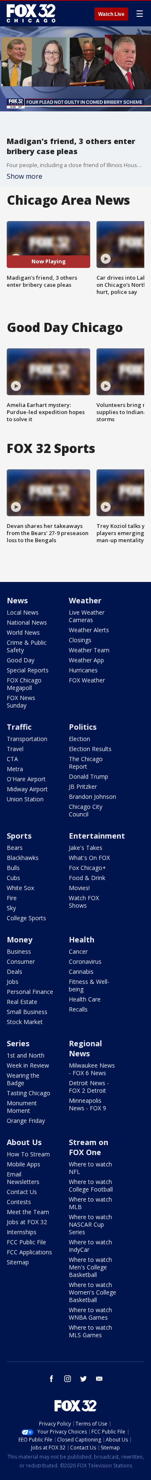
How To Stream (28, 1154)
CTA (12, 759)
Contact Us (22, 1192)
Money (19, 939)
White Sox (20, 888)
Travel (15, 749)
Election (79, 739)
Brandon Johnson (92, 796)
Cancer (78, 951)
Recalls (78, 1009)
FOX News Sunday (21, 701)
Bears (15, 848)
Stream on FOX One (88, 1147)
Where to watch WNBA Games (90, 1313)
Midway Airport (27, 789)
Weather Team (89, 650)
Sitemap (18, 1262)
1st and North (25, 1055)
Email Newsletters (23, 1178)
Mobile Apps (23, 1164)
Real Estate (22, 1002)
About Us (24, 1142)
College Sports (26, 918)
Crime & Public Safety (27, 646)
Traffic (19, 727)
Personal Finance (30, 992)
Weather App (86, 660)
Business (19, 951)
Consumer (21, 961)
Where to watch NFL (90, 1168)
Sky (11, 908)
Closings (80, 640)
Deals (14, 972)
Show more (24, 176)
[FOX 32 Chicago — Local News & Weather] (31, 13)
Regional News (85, 1048)
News (17, 600)
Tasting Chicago (28, 1093)
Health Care (85, 999)
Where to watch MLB (90, 1203)
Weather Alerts (89, 630)
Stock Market (25, 1022)
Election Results (90, 749)
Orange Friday (26, 1121)
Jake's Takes (85, 848)
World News (23, 632)
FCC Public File (26, 1242)
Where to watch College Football (91, 1185)
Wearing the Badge (23, 1079)
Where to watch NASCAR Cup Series (90, 1224)
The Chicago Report (86, 762)
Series (18, 1043)
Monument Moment (22, 1107)
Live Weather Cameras (86, 616)
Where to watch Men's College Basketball (90, 1267)
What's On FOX (89, 858)
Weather (85, 600)
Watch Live (111, 14)
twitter (83, 1378)
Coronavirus (85, 961)
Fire (12, 898)
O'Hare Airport (26, 779)
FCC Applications (29, 1252)
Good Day (20, 660)
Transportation (27, 739)
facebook (51, 1378)
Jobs (12, 982)
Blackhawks (23, 858)
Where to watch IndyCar (90, 1245)
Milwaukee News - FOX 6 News (92, 1069)
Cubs (13, 878)
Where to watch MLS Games (90, 1331)
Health (81, 939)
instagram (67, 1378)
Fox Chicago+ (87, 868)
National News (27, 622)
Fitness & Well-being (89, 985)
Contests (19, 1202)
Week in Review (28, 1065)
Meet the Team (28, 1212)
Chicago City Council (85, 810)
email (99, 1378)
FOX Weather (87, 680)
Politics (82, 727)
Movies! (79, 888)
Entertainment (97, 836)
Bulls (13, 868)
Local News (23, 612)
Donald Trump (88, 776)
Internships (21, 1232)
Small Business (27, 1012)
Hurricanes (83, 670)
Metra (15, 769)
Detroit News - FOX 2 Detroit (89, 1086)
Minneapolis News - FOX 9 (87, 1104)
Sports (19, 836)
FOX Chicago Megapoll (24, 684)
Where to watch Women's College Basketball (92, 1292)
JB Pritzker (83, 786)
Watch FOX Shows (84, 901)
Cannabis (81, 972)
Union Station (25, 799)
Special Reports (28, 670)
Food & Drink (87, 878)
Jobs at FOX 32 (27, 1222)
